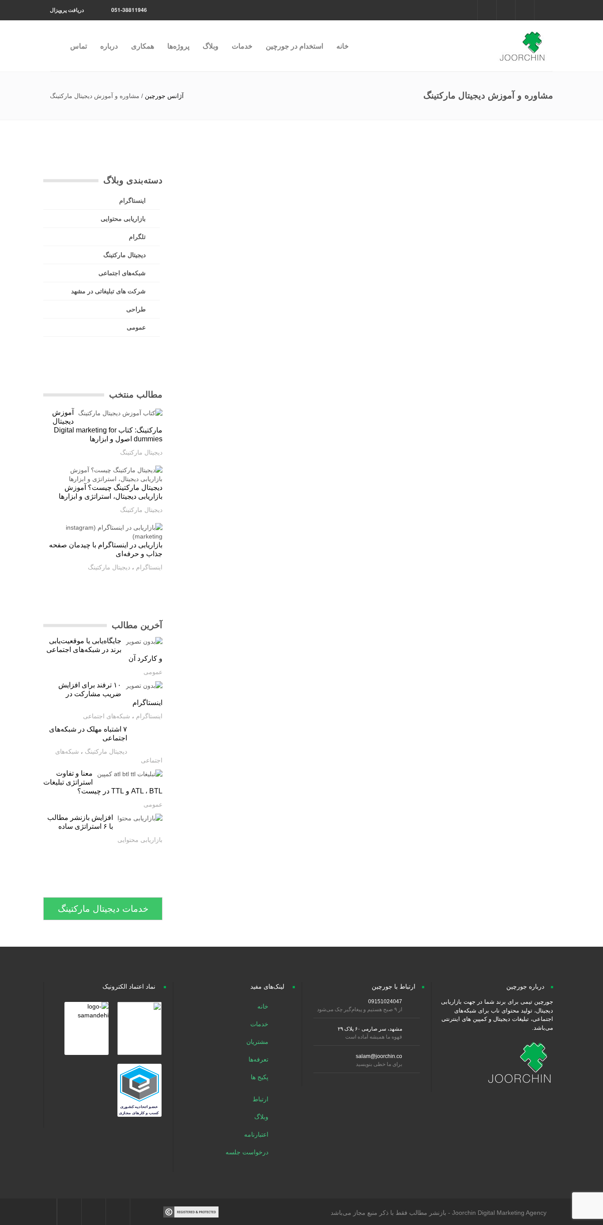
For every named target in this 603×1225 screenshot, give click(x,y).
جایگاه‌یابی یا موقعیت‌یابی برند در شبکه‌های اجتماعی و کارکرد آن (104, 649)
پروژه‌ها (178, 46)
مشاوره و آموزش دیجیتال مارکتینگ (488, 95)
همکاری (142, 46)
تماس (78, 46)
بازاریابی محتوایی (123, 218)
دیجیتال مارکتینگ (124, 254)
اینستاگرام (132, 200)
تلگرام (137, 236)
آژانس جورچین (164, 95)
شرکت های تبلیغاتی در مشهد (108, 291)
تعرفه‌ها (259, 1059)
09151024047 (385, 1001)
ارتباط (261, 1099)
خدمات (242, 46)
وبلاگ (211, 46)
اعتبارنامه (257, 1134)
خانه (342, 46)
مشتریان (258, 1041)
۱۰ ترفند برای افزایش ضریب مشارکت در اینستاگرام (110, 693)
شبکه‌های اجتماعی (122, 273)
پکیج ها (260, 1077)
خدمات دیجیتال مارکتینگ (103, 909)
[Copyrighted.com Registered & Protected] (191, 1211)
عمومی (136, 327)
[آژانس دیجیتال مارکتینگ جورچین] (521, 41)
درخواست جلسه (248, 1152)
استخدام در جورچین (294, 46)
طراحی (136, 309)
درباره (109, 46)
